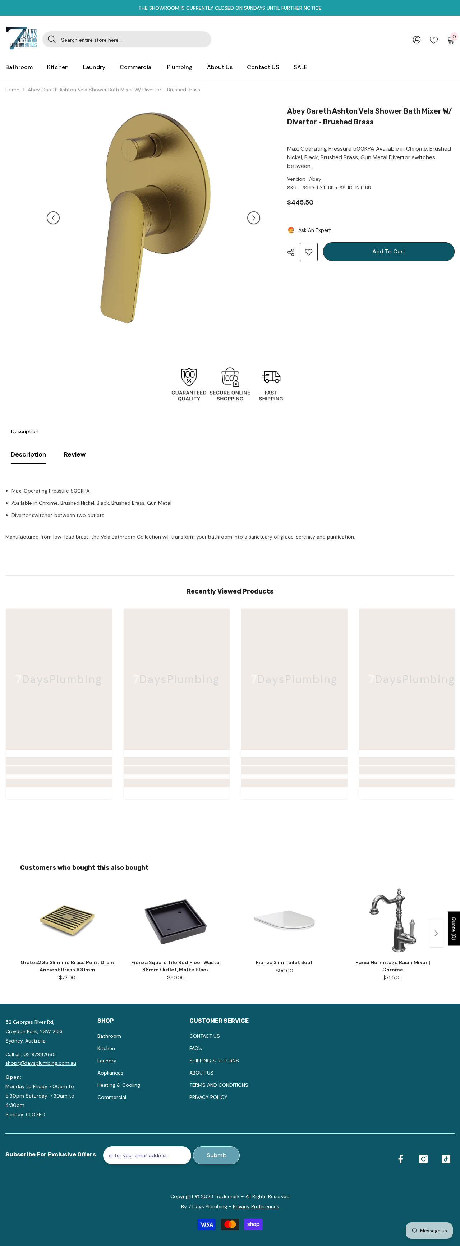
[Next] (253, 217)
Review (75, 454)
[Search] (126, 39)
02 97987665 (39, 1054)
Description (24, 431)
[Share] (293, 252)
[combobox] (133, 39)
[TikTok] (446, 1159)
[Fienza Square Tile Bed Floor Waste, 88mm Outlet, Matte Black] (175, 920)
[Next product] (436, 933)
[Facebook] (400, 1159)
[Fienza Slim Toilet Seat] (284, 920)
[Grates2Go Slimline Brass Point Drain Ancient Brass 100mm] (67, 920)
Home (12, 89)
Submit (216, 1155)
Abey (315, 179)
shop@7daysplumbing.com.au (40, 1063)
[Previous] (53, 217)
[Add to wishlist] (309, 252)
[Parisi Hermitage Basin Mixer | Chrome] (393, 920)
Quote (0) (454, 928)
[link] (59, 770)
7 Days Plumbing (207, 1206)
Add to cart (388, 251)
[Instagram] (423, 1159)
